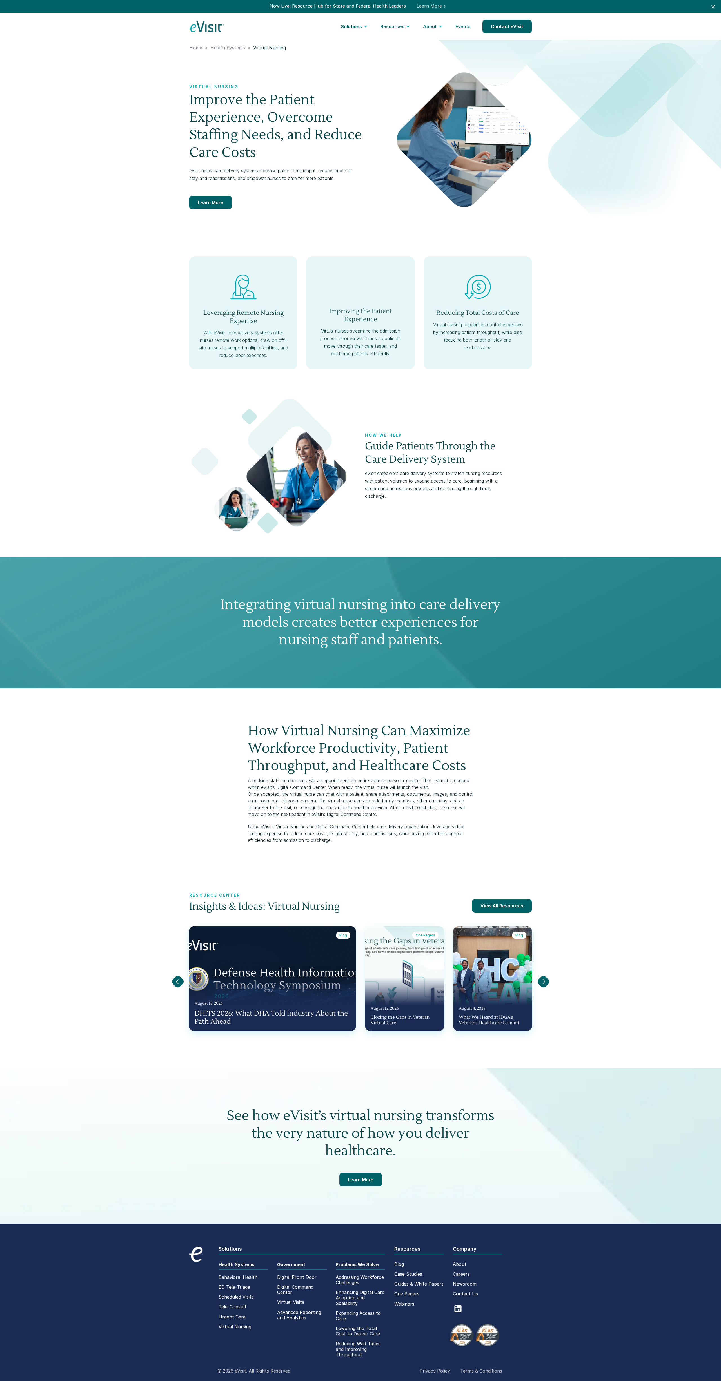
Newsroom (465, 1284)
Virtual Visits (290, 1302)
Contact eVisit (507, 26)
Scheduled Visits (236, 1297)
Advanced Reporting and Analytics (299, 1314)
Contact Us (465, 1294)
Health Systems (236, 1264)
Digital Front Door (297, 1277)
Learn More (210, 202)
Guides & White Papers (419, 1284)
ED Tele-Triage (234, 1287)
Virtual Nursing (235, 1326)
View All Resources (501, 906)
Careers (461, 1274)
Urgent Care (232, 1317)
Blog (399, 1264)
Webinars (404, 1304)
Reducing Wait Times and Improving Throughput (358, 1349)
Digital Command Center (295, 1289)
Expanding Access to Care (358, 1315)
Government (291, 1264)
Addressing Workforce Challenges (360, 1279)
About (430, 26)
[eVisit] (206, 26)
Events (463, 26)
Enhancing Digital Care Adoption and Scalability (360, 1297)
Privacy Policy (435, 1371)
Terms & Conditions (481, 1371)
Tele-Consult (232, 1306)
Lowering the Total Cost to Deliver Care (358, 1331)
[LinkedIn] (458, 1309)
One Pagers (406, 1294)
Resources (392, 26)
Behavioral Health (238, 1277)
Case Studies (408, 1274)
